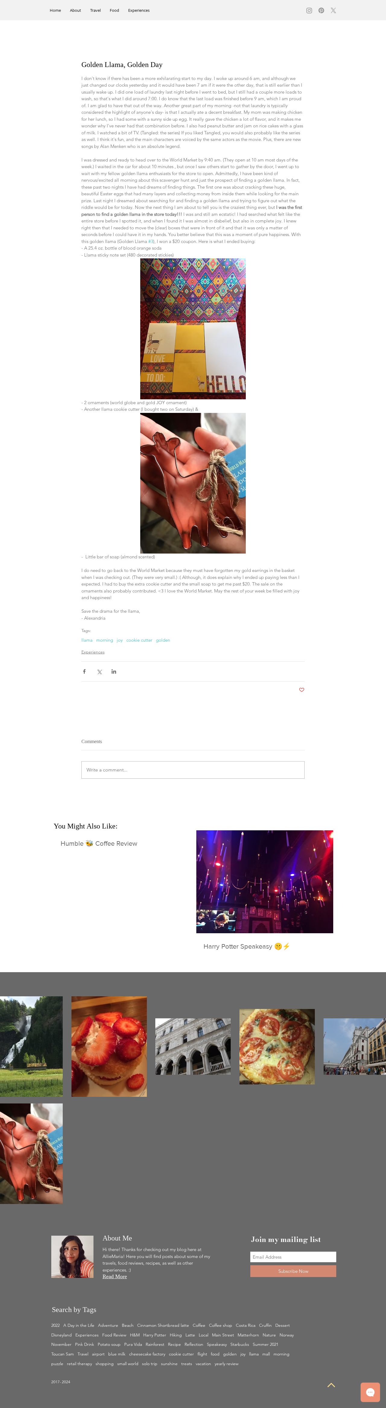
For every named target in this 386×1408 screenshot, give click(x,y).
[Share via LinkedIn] (114, 671)
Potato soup (109, 1344)
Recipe (174, 1344)
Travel (83, 1354)
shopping (105, 1363)
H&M (135, 1335)
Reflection (194, 1344)
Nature (269, 1335)
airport (98, 1354)
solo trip (149, 1363)
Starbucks (239, 1344)
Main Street (223, 1335)
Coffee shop (220, 1325)
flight (202, 1354)
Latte (190, 1335)
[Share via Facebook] (84, 671)
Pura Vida (133, 1344)
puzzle (57, 1363)
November (61, 1344)
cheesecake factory (147, 1354)
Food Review (114, 1335)
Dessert (282, 1325)
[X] (333, 10)
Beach (128, 1325)
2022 (55, 1325)
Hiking (176, 1335)
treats (186, 1363)
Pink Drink (84, 1344)
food (215, 1354)
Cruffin (265, 1325)
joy (120, 640)
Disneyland (61, 1335)
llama (87, 640)
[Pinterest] (321, 10)
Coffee (199, 1325)
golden (163, 640)
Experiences (93, 652)
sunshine (169, 1363)
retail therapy (79, 1363)
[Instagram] (309, 10)
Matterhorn (248, 1335)
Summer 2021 (265, 1344)
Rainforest (155, 1344)
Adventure (108, 1325)
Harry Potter (154, 1335)
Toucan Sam (62, 1354)
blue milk (116, 1354)
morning (104, 640)
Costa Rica (245, 1325)
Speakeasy (217, 1344)
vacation (203, 1363)
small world (127, 1363)
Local (203, 1335)
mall (266, 1354)
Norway (287, 1335)
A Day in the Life (78, 1325)
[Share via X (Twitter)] (99, 671)
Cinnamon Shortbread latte (163, 1325)
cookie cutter (139, 640)
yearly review (227, 1363)
